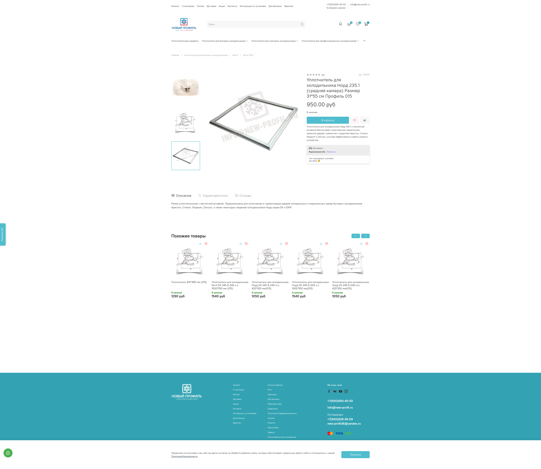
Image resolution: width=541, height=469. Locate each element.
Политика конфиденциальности (282, 413)
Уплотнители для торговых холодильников (273, 40)
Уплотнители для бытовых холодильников (223, 40)
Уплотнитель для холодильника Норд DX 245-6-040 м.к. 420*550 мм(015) (270, 285)
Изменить (331, 152)
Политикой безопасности (184, 456)
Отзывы (271, 418)
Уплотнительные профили (184, 40)
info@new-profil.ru (360, 4)
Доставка (211, 6)
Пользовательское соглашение (282, 437)
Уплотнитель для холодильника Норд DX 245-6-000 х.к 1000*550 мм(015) (310, 285)
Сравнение (273, 408)
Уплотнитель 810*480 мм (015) (189, 282)
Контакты (232, 6)
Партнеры (272, 394)
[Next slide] (296, 121)
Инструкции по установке (253, 6)
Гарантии (288, 6)
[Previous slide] (210, 121)
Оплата (200, 6)
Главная (175, 55)
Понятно (355, 454)
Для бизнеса (275, 6)
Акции (222, 6)
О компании (188, 6)
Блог (270, 389)
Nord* (235, 55)
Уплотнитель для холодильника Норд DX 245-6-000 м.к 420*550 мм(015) (350, 285)
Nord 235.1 (248, 55)
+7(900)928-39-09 (340, 419)
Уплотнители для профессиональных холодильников (329, 40)
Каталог (175, 6)
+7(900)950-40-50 (336, 4)
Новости (271, 423)
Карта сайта (273, 427)
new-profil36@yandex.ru (344, 423)
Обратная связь (275, 404)
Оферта (271, 432)
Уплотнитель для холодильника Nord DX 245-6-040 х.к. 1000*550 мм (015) (230, 285)
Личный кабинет (275, 385)
